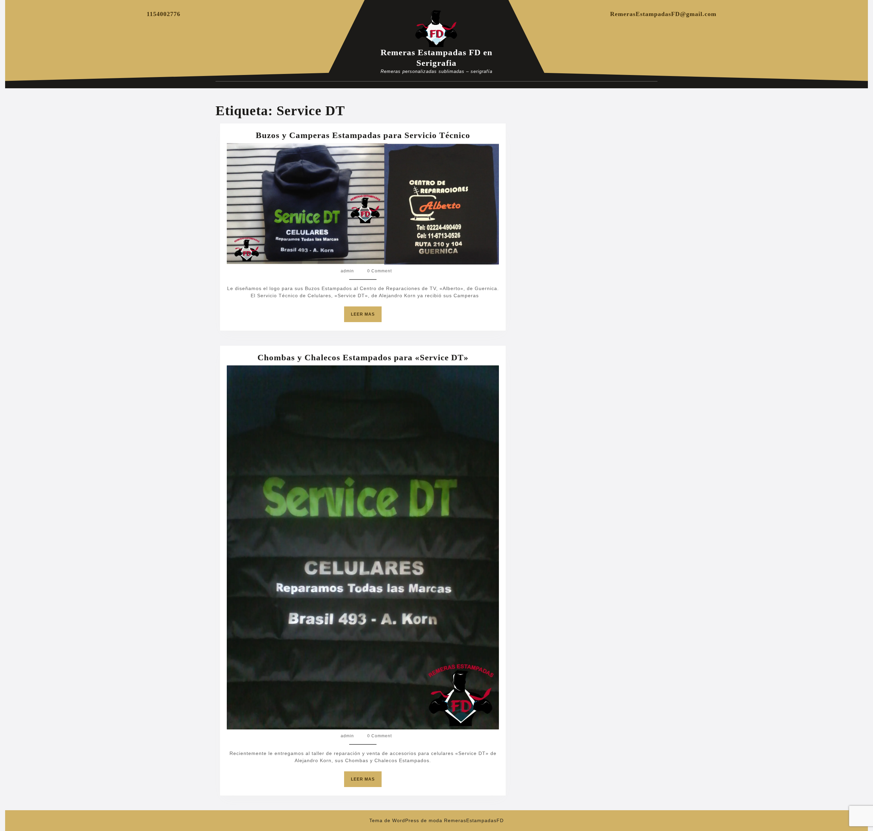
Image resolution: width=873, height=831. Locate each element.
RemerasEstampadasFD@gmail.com (663, 14)
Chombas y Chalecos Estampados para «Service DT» (363, 357)
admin (347, 271)
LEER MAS (366, 317)
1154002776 (163, 14)
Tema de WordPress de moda (405, 820)
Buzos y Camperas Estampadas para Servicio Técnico (363, 135)
